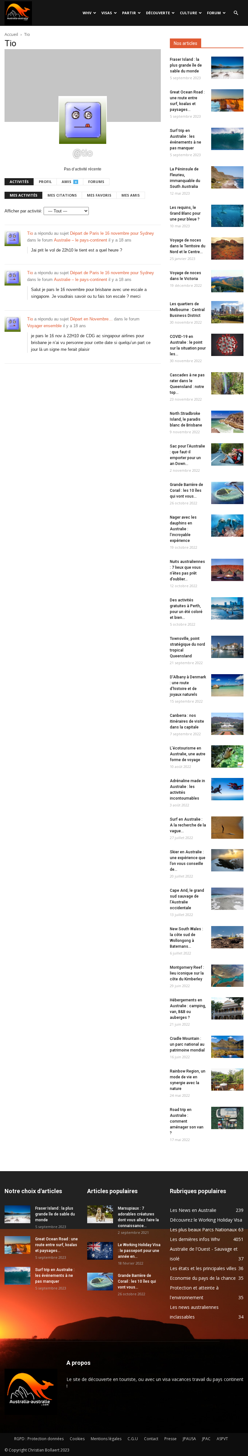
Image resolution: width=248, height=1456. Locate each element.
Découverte (158, 12)
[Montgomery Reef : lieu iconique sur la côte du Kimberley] (227, 976)
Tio (30, 233)
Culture (188, 12)
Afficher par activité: (23, 211)
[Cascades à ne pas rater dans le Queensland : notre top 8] (227, 383)
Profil (45, 181)
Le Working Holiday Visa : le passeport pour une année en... (139, 1251)
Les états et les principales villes (203, 1268)
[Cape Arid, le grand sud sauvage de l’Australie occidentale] (227, 899)
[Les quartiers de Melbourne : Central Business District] (227, 312)
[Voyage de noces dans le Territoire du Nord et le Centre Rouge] (227, 248)
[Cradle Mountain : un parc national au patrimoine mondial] (227, 1047)
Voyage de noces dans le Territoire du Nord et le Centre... (187, 246)
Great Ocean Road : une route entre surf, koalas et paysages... (56, 1245)
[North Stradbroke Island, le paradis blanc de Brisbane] (227, 422)
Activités (19, 181)
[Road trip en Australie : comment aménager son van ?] (227, 1118)
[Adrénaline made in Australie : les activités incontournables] (227, 789)
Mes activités (23, 195)
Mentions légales (106, 1438)
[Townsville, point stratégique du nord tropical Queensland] (227, 647)
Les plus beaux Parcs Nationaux (203, 1229)
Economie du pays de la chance (203, 1278)
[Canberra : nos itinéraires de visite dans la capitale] (227, 724)
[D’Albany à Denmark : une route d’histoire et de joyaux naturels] (227, 685)
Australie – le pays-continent (80, 240)
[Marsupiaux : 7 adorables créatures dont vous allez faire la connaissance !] (100, 1214)
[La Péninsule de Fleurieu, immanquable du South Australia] (227, 177)
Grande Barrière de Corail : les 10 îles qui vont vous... (186, 490)
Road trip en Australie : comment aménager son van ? (186, 1121)
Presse (170, 1438)
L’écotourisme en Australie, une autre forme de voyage (187, 754)
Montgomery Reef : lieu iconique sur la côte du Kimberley (187, 973)
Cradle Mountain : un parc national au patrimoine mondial (187, 1044)
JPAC (206, 1438)
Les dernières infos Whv (195, 1239)
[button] (235, 13)
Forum (214, 12)
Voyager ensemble (44, 325)
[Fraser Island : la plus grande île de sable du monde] (227, 68)
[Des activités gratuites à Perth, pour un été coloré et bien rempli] (227, 608)
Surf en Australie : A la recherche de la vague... (188, 825)
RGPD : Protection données (39, 1438)
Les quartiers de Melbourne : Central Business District (187, 310)
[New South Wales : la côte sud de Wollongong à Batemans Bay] (227, 937)
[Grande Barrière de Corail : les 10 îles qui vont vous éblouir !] (227, 493)
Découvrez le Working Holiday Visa (206, 1220)
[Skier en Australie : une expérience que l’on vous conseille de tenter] (227, 860)
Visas (106, 12)
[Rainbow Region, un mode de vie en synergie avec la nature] (227, 1079)
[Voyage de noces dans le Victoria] (227, 281)
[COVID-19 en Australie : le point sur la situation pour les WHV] (227, 345)
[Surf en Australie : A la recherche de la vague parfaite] (227, 827)
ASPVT (222, 1438)
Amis (69, 181)
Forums (96, 181)
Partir (129, 12)
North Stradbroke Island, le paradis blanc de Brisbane (186, 419)
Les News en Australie (193, 1210)
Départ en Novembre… (91, 319)
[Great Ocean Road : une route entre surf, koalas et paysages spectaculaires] (227, 100)
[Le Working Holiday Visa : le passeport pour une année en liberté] (100, 1251)
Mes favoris (99, 195)
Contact (151, 1438)
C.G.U (133, 1438)
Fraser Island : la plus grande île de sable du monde (186, 65)
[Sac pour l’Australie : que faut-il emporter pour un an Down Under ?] (227, 454)
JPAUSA (189, 1438)
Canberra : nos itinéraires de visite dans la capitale (187, 721)
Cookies (77, 1438)
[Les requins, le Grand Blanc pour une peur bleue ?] (227, 216)
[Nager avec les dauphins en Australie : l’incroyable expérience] (227, 525)
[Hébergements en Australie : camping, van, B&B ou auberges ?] (227, 1008)
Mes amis (130, 195)
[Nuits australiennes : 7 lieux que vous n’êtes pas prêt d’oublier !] (227, 570)
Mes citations (62, 195)
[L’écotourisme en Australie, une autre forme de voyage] (227, 756)
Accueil (11, 34)
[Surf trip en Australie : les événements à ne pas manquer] (227, 139)
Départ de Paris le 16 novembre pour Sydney (112, 233)
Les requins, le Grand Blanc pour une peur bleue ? (185, 213)
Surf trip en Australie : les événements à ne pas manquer (55, 1275)
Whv (87, 12)
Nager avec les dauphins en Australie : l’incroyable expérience (183, 529)
